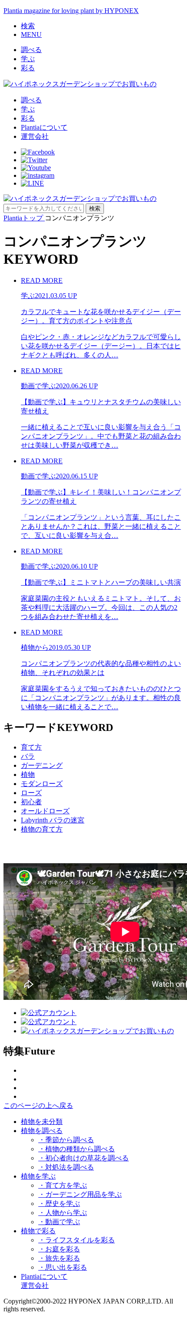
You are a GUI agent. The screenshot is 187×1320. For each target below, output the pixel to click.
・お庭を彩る (59, 1249)
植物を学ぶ (38, 1176)
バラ (28, 756)
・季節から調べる (66, 1139)
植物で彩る (38, 1231)
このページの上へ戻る (38, 1105)
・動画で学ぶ (59, 1221)
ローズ (31, 792)
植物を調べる (42, 1130)
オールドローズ (45, 811)
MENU (31, 34)
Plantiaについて (44, 127)
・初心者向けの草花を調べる (83, 1158)
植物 (28, 774)
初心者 (31, 802)
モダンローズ (42, 783)
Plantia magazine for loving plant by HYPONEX (71, 10)
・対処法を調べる (66, 1167)
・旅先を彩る (59, 1258)
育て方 (31, 747)
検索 (28, 25)
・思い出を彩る (62, 1267)
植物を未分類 (42, 1121)
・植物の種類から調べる (76, 1149)
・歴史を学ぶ (59, 1203)
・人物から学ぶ (62, 1212)
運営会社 (35, 136)
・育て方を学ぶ (62, 1185)
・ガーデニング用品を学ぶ (80, 1194)
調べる (31, 49)
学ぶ (28, 58)
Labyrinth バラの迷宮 (52, 820)
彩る (28, 68)
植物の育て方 (42, 829)
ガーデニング (42, 765)
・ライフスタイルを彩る (76, 1240)
